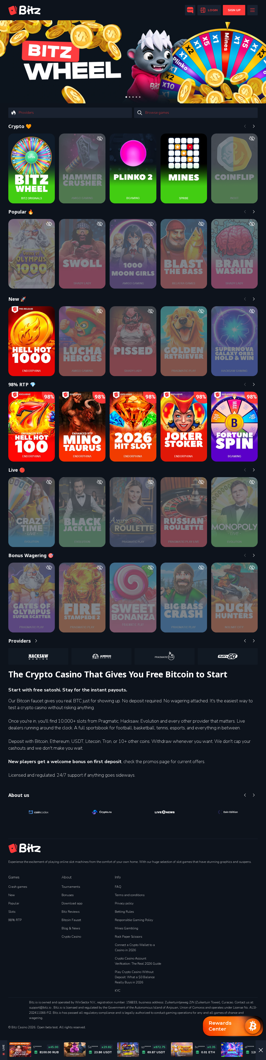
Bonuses (68, 895)
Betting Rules (124, 912)
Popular (13, 903)
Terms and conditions (129, 895)
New (11, 895)
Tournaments (71, 887)
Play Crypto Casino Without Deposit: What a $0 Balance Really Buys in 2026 (135, 977)
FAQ (118, 887)
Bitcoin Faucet (71, 920)
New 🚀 (17, 299)
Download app (72, 903)
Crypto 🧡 (19, 126)
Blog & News (71, 928)
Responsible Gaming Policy (134, 920)
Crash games (17, 887)
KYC (117, 991)
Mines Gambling (126, 928)
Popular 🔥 (21, 212)
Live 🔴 (16, 470)
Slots (11, 912)
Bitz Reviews (70, 912)
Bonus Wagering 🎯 (31, 555)
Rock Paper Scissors (128, 937)
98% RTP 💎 (22, 384)
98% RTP (15, 920)
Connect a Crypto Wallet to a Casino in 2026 (135, 947)
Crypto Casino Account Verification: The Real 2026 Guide (138, 961)
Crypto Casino (71, 937)
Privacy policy (124, 903)
